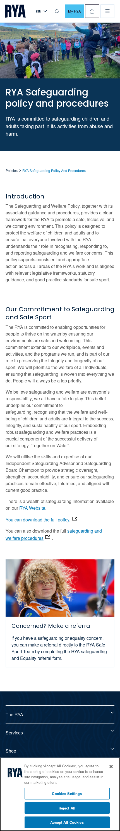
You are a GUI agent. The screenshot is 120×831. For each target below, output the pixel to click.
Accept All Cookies (66, 822)
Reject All (67, 808)
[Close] (111, 766)
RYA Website (32, 508)
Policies (12, 170)
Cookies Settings (67, 793)
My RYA (74, 11)
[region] (60, 794)
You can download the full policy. (38, 519)
